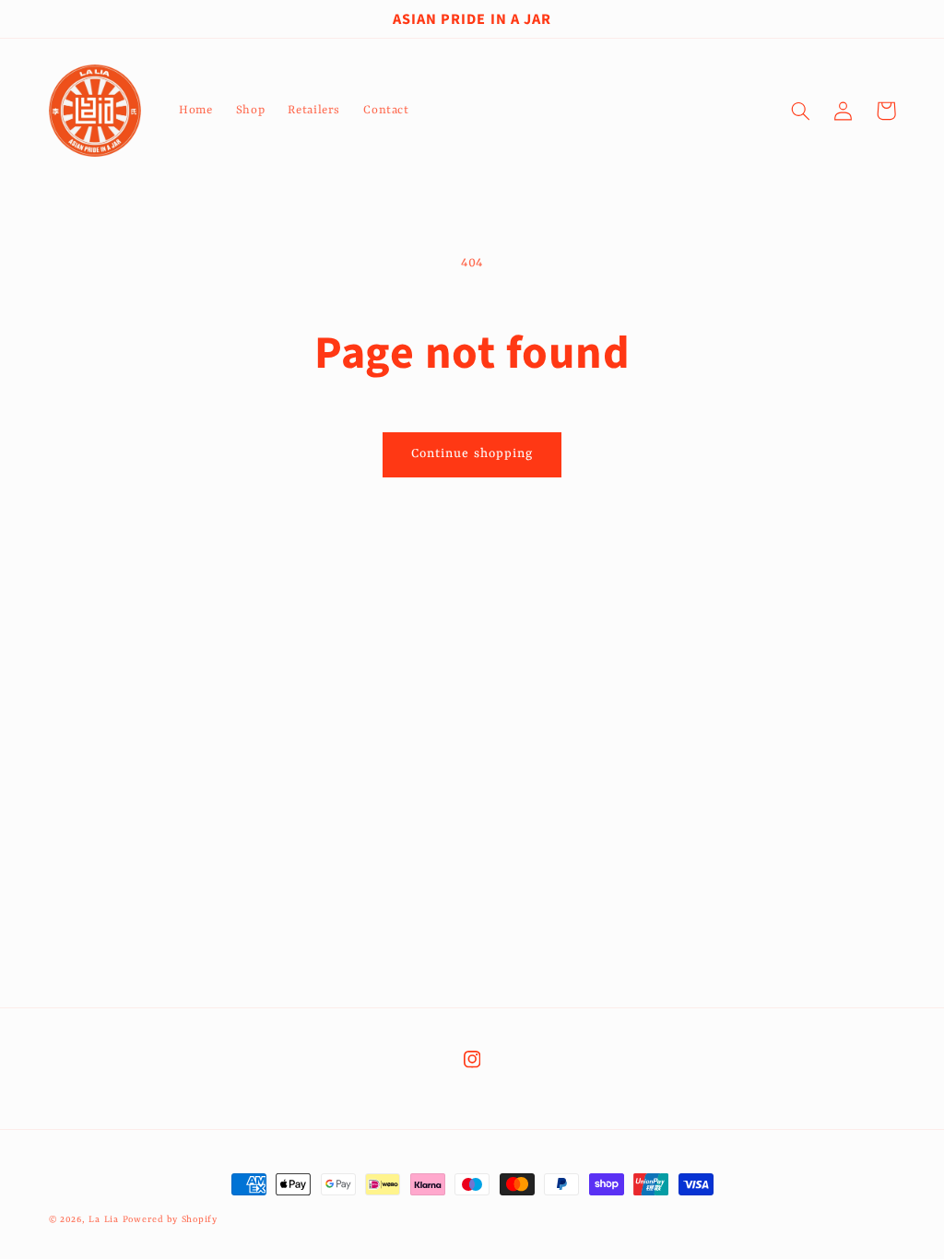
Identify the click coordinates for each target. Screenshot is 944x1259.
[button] (801, 110)
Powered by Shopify (170, 1220)
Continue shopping (472, 454)
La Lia (103, 1220)
